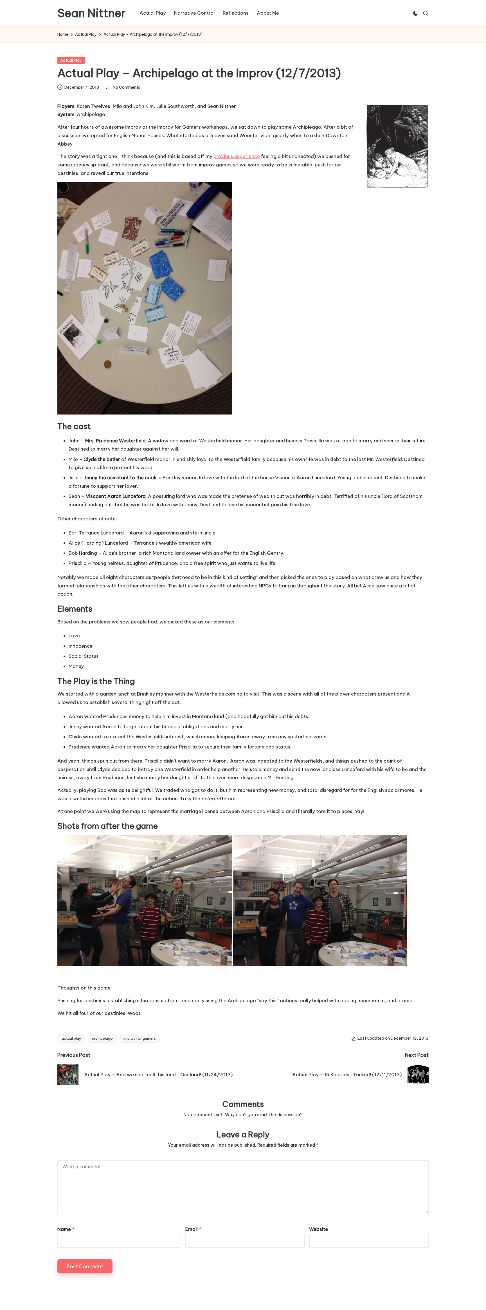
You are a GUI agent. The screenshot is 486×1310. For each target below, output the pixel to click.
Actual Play (71, 60)
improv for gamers (139, 1038)
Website (318, 1229)
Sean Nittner (91, 13)
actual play (71, 1038)
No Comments (126, 87)
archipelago (102, 1038)
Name (66, 1229)
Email (193, 1229)
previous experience (236, 156)
